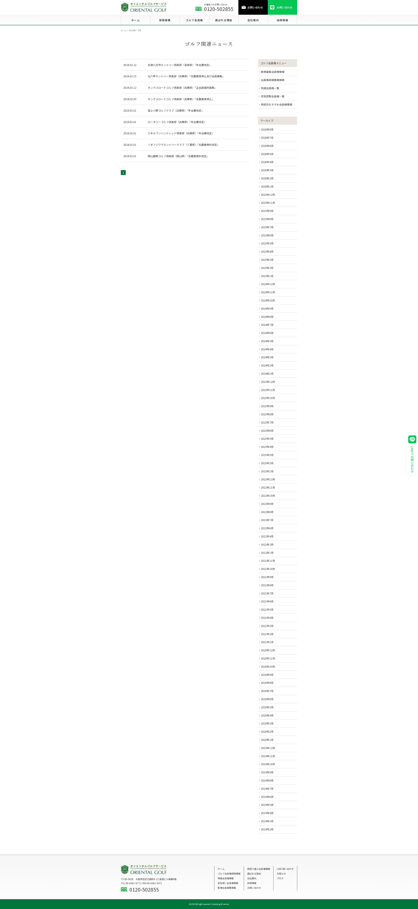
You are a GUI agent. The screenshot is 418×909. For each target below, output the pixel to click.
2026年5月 (267, 154)
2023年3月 (267, 455)
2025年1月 (267, 276)
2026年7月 (267, 138)
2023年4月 (267, 447)
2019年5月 (267, 805)
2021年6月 (267, 601)
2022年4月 (267, 536)
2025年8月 (267, 219)
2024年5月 (267, 341)
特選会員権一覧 (270, 88)
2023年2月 (267, 463)
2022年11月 (268, 487)
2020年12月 (268, 650)
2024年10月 (268, 300)
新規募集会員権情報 (272, 72)
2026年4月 (267, 162)
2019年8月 (267, 780)
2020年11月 (268, 658)
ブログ (280, 878)
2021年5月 (267, 609)
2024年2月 (267, 365)
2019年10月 (268, 764)
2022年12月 (268, 479)
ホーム (221, 868)
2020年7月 (267, 691)
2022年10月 (268, 496)
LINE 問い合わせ (285, 868)
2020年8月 (267, 683)
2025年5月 (267, 243)
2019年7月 (267, 789)
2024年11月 (268, 292)
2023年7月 (267, 422)
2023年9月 (267, 406)
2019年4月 (267, 813)
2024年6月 (267, 333)
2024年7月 (267, 325)
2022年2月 (267, 544)
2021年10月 (268, 569)
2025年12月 (268, 195)
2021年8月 (267, 585)
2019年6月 (267, 797)
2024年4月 (267, 349)
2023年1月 (267, 471)
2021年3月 (267, 626)
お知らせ (281, 873)
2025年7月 (267, 227)
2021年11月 (268, 561)
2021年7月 (267, 593)
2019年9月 (267, 772)
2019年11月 (268, 756)
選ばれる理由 (254, 873)
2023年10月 (268, 398)
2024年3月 (267, 357)
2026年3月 (267, 170)
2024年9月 (267, 308)
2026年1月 (267, 186)
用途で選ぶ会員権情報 (258, 868)
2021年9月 (267, 577)
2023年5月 (267, 439)
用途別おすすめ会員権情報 (276, 104)
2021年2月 (267, 634)
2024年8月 (267, 317)
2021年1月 (267, 642)
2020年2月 (267, 732)
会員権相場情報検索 (272, 80)
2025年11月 (268, 203)
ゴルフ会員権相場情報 (229, 873)
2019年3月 (267, 821)
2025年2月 (267, 268)
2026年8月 (267, 129)
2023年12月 (268, 382)
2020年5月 (267, 707)
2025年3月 (267, 260)
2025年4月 (267, 251)
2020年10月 (268, 666)
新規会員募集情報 (227, 887)
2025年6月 (267, 235)
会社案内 (251, 878)
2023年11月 (268, 390)
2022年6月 (267, 528)
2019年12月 (268, 748)
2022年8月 (267, 512)
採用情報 (251, 883)
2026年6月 (267, 146)
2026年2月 (267, 178)
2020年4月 (267, 715)
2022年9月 (267, 504)
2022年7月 (267, 520)
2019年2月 (267, 829)
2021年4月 (267, 618)
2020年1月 (267, 740)
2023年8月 (267, 414)
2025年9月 (267, 211)
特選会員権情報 (226, 878)
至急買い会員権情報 (228, 883)
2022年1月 (267, 553)
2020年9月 (267, 675)
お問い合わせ (254, 887)
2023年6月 (267, 431)
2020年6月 (267, 699)
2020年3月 (267, 723)
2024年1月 (267, 373)
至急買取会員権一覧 (272, 96)
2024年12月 (268, 284)
